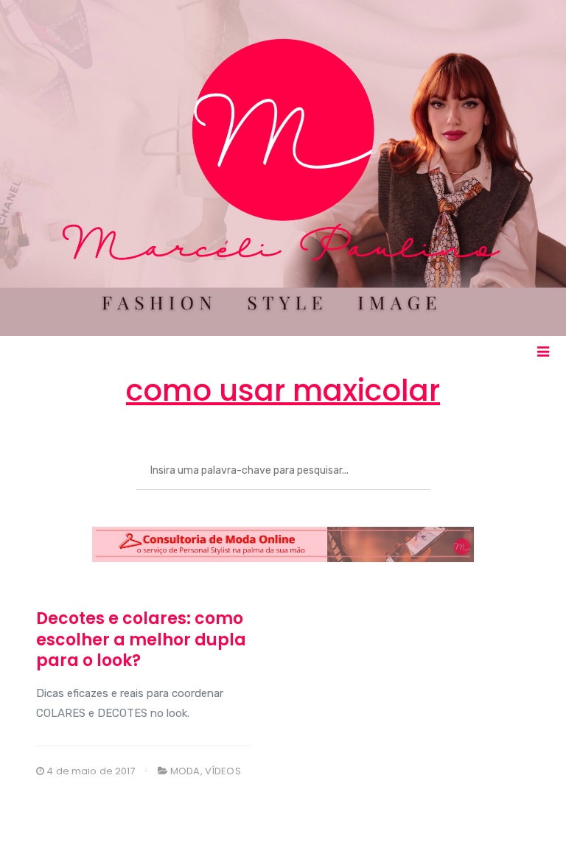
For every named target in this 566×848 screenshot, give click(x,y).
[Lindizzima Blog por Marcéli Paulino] (283, 168)
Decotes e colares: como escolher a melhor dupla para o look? (141, 639)
